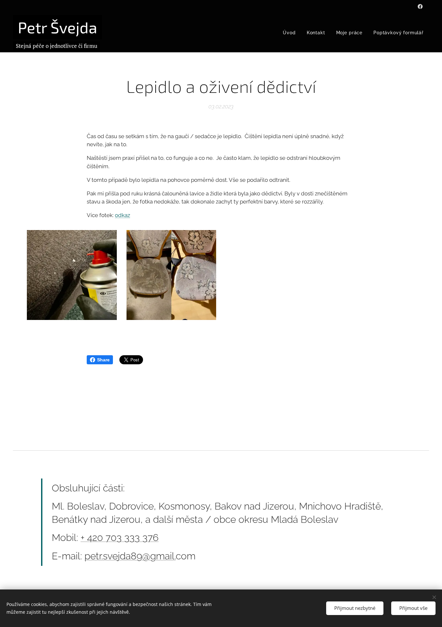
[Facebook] (420, 6)
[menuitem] (289, 33)
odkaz (122, 215)
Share (103, 359)
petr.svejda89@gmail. (130, 556)
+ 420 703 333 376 (120, 537)
